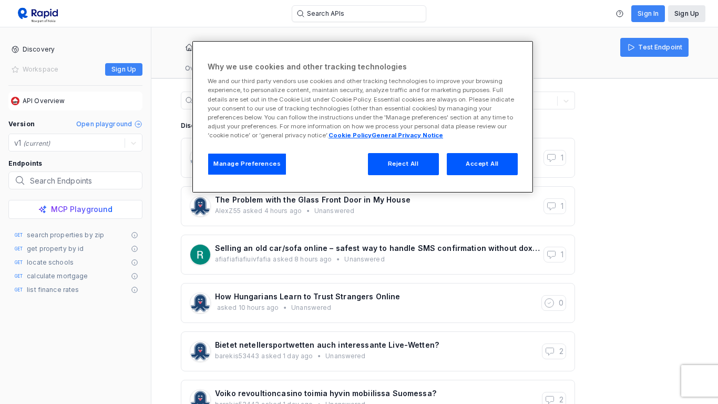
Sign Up (686, 13)
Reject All (403, 163)
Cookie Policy (350, 135)
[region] (363, 117)
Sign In (648, 13)
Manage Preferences (247, 163)
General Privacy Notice (407, 135)
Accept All (482, 163)
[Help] (619, 13)
